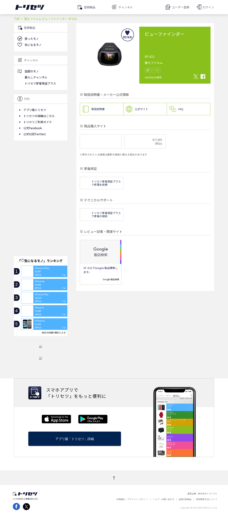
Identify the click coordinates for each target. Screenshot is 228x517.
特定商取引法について (206, 499)
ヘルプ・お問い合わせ (163, 499)
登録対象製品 (185, 499)
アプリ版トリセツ (34, 110)
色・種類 (155, 70)
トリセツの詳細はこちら (39, 116)
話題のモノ (32, 71)
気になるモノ (33, 45)
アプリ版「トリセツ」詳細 (74, 439)
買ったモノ (32, 38)
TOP (17, 19)
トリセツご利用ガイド (37, 122)
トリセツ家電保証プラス (40, 83)
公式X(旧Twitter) (34, 134)
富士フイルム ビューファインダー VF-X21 (50, 19)
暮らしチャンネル (36, 77)
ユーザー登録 (180, 7)
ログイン (208, 7)
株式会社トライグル (207, 493)
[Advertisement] (40, 171)
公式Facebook (32, 128)
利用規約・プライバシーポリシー (132, 499)
